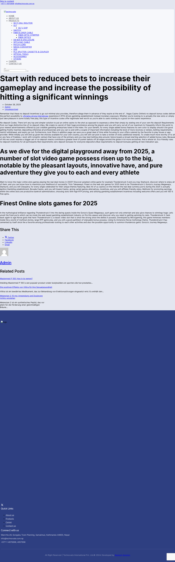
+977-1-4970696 (7, 4)
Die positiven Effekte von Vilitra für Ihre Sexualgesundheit (26, 287)
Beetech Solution (122, 555)
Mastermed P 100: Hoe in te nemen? (16, 278)
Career (9, 522)
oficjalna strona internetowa (35, 116)
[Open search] (5, 68)
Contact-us (11, 526)
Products (10, 518)
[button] (9, 237)
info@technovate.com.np (24, 4)
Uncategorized (11, 109)
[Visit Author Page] (4, 255)
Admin (7, 107)
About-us (10, 515)
